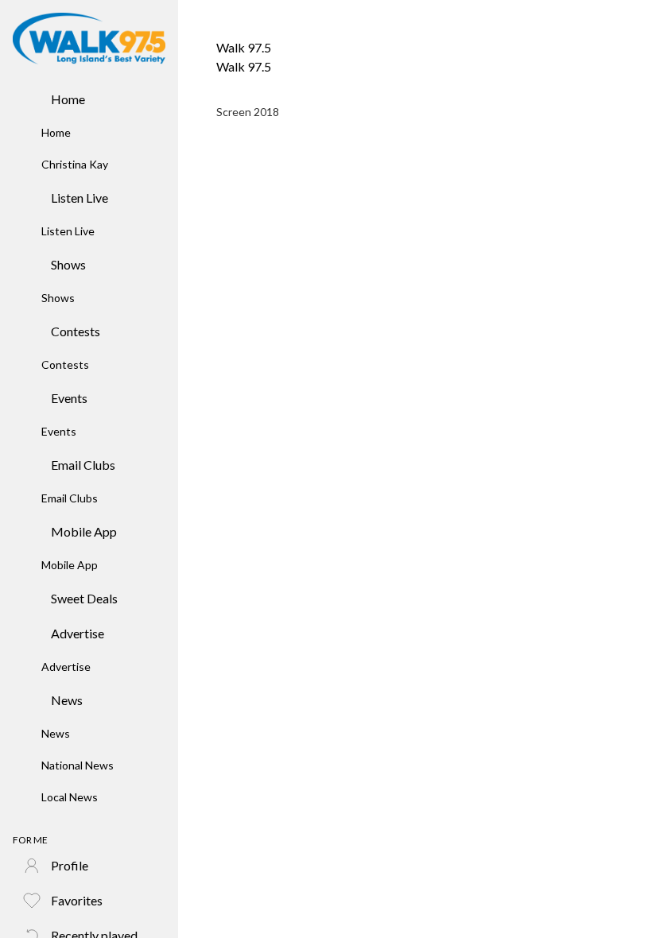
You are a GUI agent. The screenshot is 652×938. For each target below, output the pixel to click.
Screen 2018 (247, 111)
